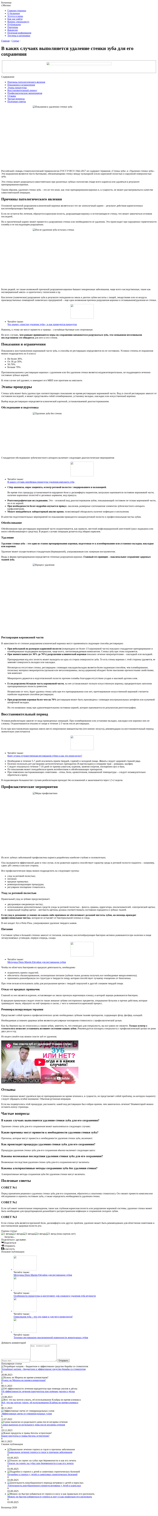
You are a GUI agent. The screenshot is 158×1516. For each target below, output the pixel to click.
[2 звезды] (17, 1233)
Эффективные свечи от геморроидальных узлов (26, 1413)
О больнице (13, 13)
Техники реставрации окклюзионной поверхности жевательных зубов (51, 1337)
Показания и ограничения (21, 85)
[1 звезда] (6, 1233)
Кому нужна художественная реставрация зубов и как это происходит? (44, 755)
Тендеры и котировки (18, 35)
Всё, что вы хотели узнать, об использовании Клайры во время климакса (39, 1402)
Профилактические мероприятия (24, 93)
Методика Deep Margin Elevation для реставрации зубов (36, 962)
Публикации (14, 24)
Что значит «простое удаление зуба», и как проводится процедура (42, 324)
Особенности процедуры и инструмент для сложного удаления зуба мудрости (55, 1296)
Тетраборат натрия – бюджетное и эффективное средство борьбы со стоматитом (43, 1369)
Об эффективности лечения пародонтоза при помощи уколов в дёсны (38, 1391)
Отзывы (11, 96)
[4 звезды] (40, 1233)
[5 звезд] (51, 1233)
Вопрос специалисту (18, 21)
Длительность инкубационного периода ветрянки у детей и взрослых (44, 1485)
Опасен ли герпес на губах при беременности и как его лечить (40, 1463)
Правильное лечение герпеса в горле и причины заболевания (39, 1452)
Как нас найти (15, 19)
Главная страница (16, 10)
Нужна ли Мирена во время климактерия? (23, 1380)
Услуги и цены (15, 16)
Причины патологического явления (26, 82)
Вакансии (12, 30)
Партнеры (12, 27)
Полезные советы (16, 101)
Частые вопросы (16, 98)
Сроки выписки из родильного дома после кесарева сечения (33, 1424)
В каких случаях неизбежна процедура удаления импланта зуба (40, 482)
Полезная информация (19, 32)
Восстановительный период (22, 90)
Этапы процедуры (17, 87)
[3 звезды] (29, 1233)
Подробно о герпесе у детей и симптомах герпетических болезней (42, 1474)
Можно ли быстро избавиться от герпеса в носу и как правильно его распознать (49, 1496)
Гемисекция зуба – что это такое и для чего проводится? (43, 1316)
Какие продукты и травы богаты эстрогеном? (25, 1436)
